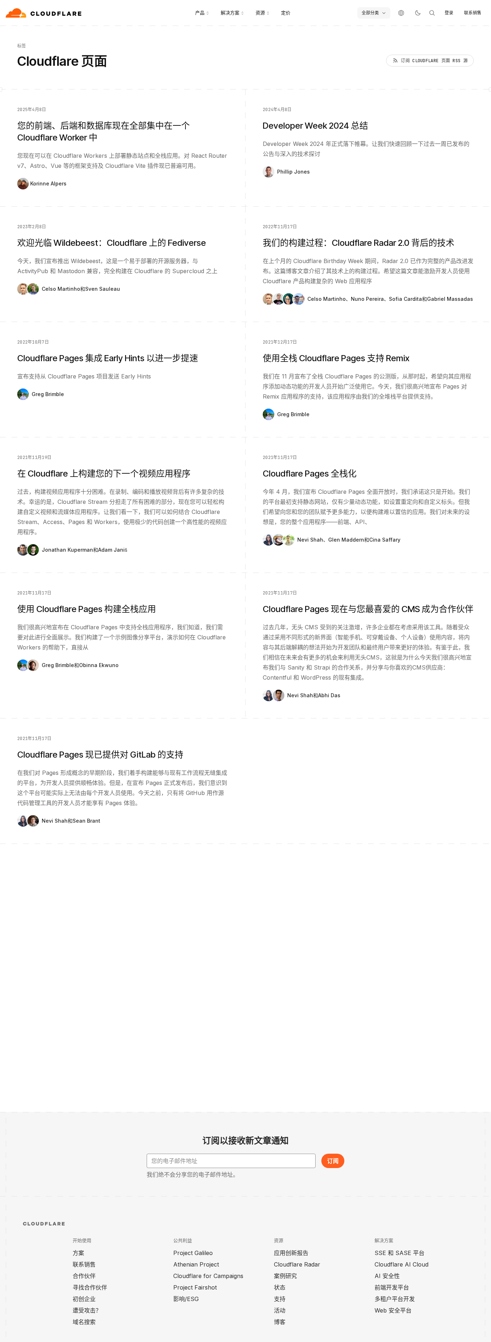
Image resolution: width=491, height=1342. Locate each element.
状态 (279, 1287)
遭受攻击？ (87, 1310)
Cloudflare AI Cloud (401, 1264)
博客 (279, 1321)
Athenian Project (196, 1264)
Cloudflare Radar (297, 1264)
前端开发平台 (392, 1287)
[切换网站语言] (401, 12)
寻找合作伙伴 (90, 1287)
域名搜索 (84, 1321)
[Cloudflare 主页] (44, 13)
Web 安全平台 (393, 1310)
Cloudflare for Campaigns (208, 1275)
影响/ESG (186, 1298)
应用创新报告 (291, 1252)
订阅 (333, 1160)
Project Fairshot (195, 1287)
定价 (285, 12)
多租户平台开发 (395, 1298)
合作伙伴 (84, 1275)
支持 (279, 1298)
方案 (78, 1252)
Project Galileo (193, 1252)
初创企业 (84, 1298)
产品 (200, 12)
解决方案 (230, 12)
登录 (449, 12)
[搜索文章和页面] (432, 13)
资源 (260, 12)
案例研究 (285, 1275)
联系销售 (472, 12)
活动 (279, 1310)
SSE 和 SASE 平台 (400, 1252)
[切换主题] (417, 13)
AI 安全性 (387, 1275)
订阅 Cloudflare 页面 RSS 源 (434, 61)
